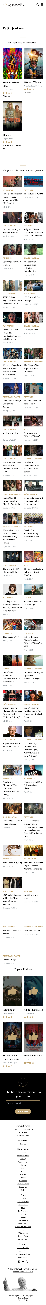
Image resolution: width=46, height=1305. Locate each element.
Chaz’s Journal (23, 1202)
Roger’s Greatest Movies (23, 1129)
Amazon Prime (23, 1156)
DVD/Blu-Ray (23, 1221)
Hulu (23, 1171)
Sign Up (23, 1144)
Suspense (23, 1187)
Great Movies (23, 1205)
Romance (23, 1181)
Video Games (23, 1224)
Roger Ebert (23, 1236)
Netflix (23, 1178)
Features (23, 1230)
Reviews (23, 1199)
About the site (23, 1248)
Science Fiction (23, 1184)
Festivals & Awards (23, 1239)
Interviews (23, 1214)
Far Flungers (23, 1211)
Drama (23, 1165)
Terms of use (23, 1298)
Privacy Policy (23, 1300)
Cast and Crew (23, 1136)
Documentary (23, 1162)
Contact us (23, 1251)
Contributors (23, 1257)
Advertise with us (23, 1254)
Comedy (23, 1159)
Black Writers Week (23, 1227)
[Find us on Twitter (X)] (27, 1262)
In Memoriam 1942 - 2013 (23, 1272)
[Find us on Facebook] (19, 1262)
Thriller (23, 1190)
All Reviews (23, 1132)
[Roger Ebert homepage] (14, 5)
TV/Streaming (23, 1233)
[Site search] (38, 4)
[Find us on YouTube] (23, 1261)
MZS (23, 1208)
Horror (23, 1168)
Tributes (23, 1217)
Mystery (23, 1174)
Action (23, 1153)
